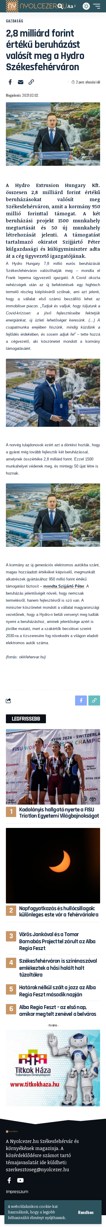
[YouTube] (20, 1180)
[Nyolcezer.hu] (36, 6)
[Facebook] (9, 1180)
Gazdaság (14, 20)
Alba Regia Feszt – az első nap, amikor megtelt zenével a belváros (57, 1010)
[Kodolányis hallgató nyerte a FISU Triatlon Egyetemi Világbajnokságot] (53, 767)
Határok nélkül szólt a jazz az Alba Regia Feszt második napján (57, 991)
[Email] (20, 82)
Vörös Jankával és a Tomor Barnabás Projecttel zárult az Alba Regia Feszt (57, 941)
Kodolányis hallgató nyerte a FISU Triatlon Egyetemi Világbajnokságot (59, 813)
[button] (86, 1212)
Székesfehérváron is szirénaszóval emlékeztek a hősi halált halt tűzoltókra (58, 968)
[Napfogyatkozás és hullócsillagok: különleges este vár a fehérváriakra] (53, 865)
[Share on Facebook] (10, 82)
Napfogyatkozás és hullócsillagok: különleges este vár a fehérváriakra (58, 911)
